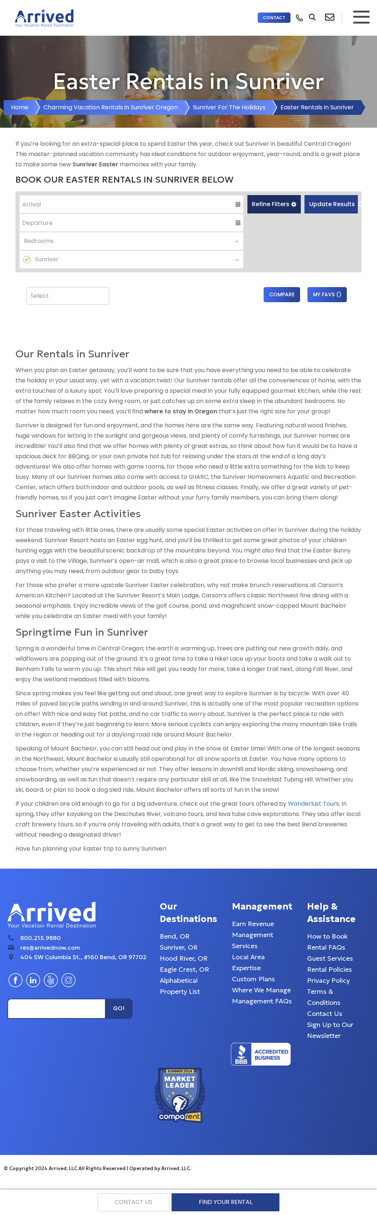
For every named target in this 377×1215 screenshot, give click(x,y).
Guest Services (330, 958)
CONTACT (274, 17)
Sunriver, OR (179, 947)
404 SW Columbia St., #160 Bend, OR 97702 (83, 957)
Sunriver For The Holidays (229, 107)
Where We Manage (261, 990)
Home (19, 107)
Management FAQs (262, 1001)
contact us (133, 1202)
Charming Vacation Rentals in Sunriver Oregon (110, 107)
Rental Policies (329, 969)
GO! (118, 1008)
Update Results (332, 204)
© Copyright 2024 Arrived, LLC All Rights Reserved (65, 1168)
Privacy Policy (328, 980)
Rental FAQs (326, 947)
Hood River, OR (184, 958)
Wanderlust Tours (313, 803)
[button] (274, 204)
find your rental (225, 1202)
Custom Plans (253, 979)
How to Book (327, 936)
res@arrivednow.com (50, 947)
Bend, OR (175, 936)
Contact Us (324, 1013)
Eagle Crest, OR (184, 969)
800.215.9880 (40, 938)
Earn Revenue (253, 923)
